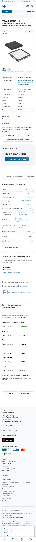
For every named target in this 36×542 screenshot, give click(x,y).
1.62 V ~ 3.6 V (26, 231)
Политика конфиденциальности (12, 517)
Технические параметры (14, 176)
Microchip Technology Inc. (26, 80)
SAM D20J (27, 189)
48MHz (29, 197)
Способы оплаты (8, 491)
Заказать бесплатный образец (18, 139)
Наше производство (9, 473)
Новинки (5, 466)
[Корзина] (32, 6)
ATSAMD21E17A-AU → (27, 393)
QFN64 (29, 236)
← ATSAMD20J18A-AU (11, 393)
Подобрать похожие (12, 247)
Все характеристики (9, 119)
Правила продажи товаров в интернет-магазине (16, 483)
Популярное (6, 498)
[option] (18, 50)
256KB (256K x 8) (25, 201)
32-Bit (29, 193)
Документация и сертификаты (12, 121)
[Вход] (27, 6)
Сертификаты (7, 493)
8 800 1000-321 (8, 412)
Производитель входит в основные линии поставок (26, 84)
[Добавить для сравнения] (29, 31)
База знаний (6, 496)
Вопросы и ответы (8, 489)
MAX (27, 135)
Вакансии (5, 470)
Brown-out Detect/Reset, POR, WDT (21, 220)
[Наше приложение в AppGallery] (8, 440)
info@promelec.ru (10, 417)
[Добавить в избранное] (26, 31)
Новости (5, 457)
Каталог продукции (9, 461)
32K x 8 (28, 204)
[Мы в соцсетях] (4, 430)
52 (30, 208)
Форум (4, 500)
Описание (5, 123)
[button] (4, 51)
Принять (10, 536)
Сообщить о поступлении (17, 159)
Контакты (5, 459)
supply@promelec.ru (11, 421)
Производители (7, 464)
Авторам (5, 475)
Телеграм (11, 135)
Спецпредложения (8, 468)
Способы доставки (8, 486)
